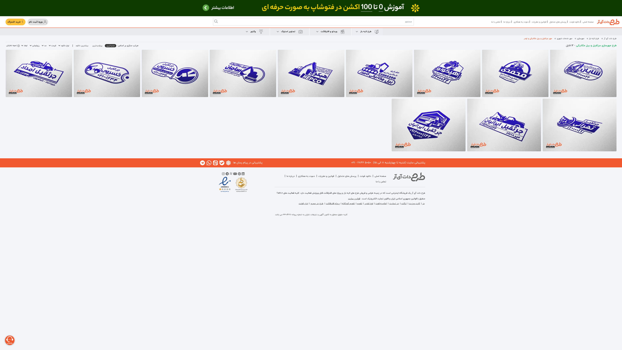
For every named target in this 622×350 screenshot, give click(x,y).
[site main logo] (608, 22)
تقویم (359, 203)
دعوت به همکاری (521, 22)
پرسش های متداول (557, 22)
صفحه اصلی (588, 22)
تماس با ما (495, 22)
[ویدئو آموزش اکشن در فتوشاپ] (311, 8)
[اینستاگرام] (223, 174)
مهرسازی (580, 38)
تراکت (404, 203)
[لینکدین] (243, 174)
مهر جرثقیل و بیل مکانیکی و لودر (538, 38)
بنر (423, 203)
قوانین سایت (354, 198)
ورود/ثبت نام (36, 22)
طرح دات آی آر (610, 38)
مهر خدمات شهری (564, 38)
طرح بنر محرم (317, 203)
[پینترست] (239, 174)
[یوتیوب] (235, 174)
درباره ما (506, 22)
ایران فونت (303, 203)
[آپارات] (231, 174)
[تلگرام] (227, 174)
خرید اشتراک (14, 22)
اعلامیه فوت (381, 203)
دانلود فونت (575, 22)
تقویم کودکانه (348, 203)
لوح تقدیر (368, 203)
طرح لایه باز (594, 38)
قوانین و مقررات (539, 22)
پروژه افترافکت (333, 203)
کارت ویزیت (414, 203)
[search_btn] (216, 21)
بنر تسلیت (394, 203)
